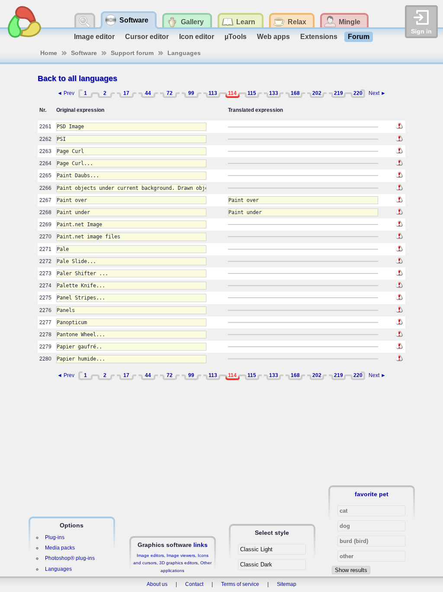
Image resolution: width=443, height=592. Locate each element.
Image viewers (181, 555)
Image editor (94, 36)
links (200, 544)
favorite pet (371, 494)
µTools (236, 36)
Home (48, 52)
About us (157, 584)
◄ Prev (65, 93)
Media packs (60, 548)
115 (251, 93)
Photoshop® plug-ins (70, 558)
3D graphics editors (178, 562)
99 (191, 93)
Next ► (377, 93)
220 (358, 93)
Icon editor (196, 36)
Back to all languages (77, 78)
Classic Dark (256, 564)
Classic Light (256, 549)
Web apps (273, 36)
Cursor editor (147, 36)
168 (295, 93)
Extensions (318, 36)
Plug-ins (54, 537)
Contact (194, 584)
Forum (358, 36)
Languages (184, 52)
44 (148, 93)
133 (273, 93)
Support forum (132, 52)
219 (338, 93)
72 (170, 93)
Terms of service (240, 584)
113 (213, 93)
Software (84, 52)
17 (126, 93)
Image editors (150, 555)
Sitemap (286, 584)
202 (316, 93)
